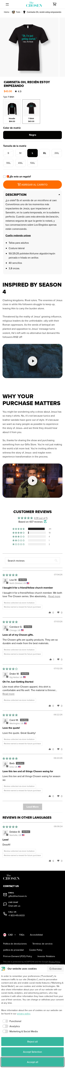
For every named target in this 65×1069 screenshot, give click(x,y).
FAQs (21, 934)
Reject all (32, 1041)
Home (6, 12)
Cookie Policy (35, 949)
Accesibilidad (36, 934)
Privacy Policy (54, 961)
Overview (57, 968)
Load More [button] (33, 807)
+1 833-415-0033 (16, 915)
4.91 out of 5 (40, 518)
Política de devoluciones (15, 943)
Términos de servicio (42, 943)
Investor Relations (46, 956)
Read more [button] (54, 596)
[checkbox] (11, 1021)
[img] (10, 575)
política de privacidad (13, 949)
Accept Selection (32, 1052)
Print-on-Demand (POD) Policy (17, 956)
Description (16, 194)
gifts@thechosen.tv (17, 896)
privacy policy (23, 1013)
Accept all (32, 1062)
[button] (18, 529)
